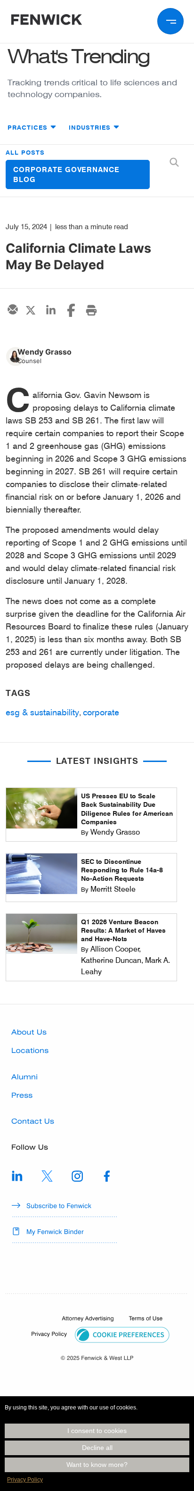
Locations (29, 1050)
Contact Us (32, 1121)
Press (21, 1095)
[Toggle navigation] (170, 21)
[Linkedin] (50, 310)
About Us (29, 1032)
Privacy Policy (25, 1479)
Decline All (97, 1447)
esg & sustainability (42, 712)
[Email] (11, 309)
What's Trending (78, 56)
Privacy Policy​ (49, 1334)
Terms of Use (145, 1318)
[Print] (91, 310)
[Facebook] (71, 310)
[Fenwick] (46, 21)
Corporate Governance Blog (66, 174)
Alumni (24, 1077)
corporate (101, 712)
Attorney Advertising (88, 1318)
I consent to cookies (97, 1430)
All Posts (25, 152)
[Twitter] (30, 310)
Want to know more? (97, 1464)
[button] (122, 1334)
